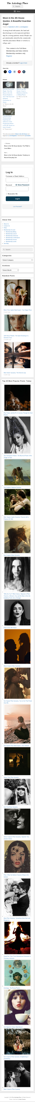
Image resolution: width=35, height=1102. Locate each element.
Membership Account (9, 230)
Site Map (6, 243)
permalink (27, 135)
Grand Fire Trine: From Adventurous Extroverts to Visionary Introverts (17, 957)
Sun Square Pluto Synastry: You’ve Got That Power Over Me (18, 702)
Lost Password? (17, 206)
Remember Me (13, 194)
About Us (6, 224)
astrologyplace (24, 27)
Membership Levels (11, 241)
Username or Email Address (15, 176)
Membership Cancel (11, 233)
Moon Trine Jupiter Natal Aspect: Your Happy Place (18, 310)
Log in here (23, 63)
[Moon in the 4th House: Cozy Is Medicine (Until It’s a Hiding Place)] (23, 85)
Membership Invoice (11, 239)
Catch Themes (22, 1099)
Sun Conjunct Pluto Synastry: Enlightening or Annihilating (16, 1057)
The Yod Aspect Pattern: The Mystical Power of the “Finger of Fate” (18, 456)
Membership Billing (11, 231)
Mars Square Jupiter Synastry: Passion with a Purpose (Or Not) (16, 518)
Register (9, 56)
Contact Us (7, 226)
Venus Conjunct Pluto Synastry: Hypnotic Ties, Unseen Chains (16, 837)
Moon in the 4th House (21, 134)
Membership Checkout (12, 235)
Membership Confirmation (13, 237)
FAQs (5, 227)
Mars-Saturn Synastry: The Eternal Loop (15, 372)
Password (9, 185)
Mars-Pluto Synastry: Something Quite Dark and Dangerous (17, 919)
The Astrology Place (17, 3)
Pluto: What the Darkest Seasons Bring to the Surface (16, 876)
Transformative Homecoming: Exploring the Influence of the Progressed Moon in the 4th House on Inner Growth (8, 121)
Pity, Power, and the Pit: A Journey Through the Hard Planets (18, 414)
